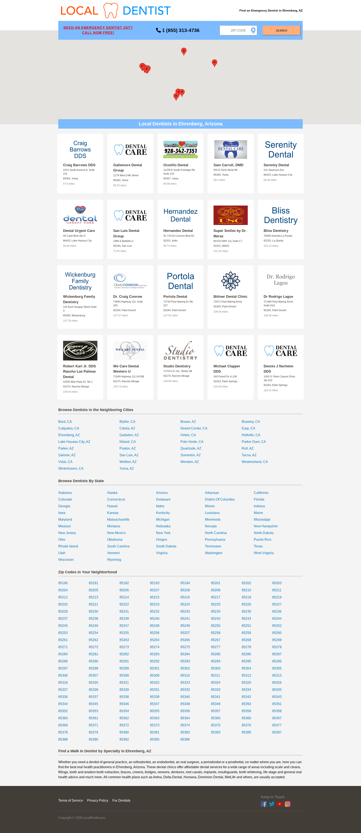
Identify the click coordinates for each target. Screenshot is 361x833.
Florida (259, 499)
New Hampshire (266, 526)
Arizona (162, 492)
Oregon (161, 539)
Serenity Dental (276, 165)
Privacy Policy (97, 800)
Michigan (163, 519)
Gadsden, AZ (129, 435)
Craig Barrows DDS (79, 165)
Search (281, 30)
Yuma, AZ (126, 468)
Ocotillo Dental (175, 165)
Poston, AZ (127, 448)
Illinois (210, 506)
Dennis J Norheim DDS (278, 369)
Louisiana (212, 513)
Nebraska (163, 526)
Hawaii (112, 506)
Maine (258, 513)
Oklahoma (114, 539)
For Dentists (121, 800)
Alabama (65, 492)
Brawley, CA (251, 421)
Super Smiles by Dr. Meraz (230, 233)
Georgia (64, 506)
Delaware (163, 499)
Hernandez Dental (178, 231)
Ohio (61, 539)
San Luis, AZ (129, 455)
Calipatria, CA (68, 428)
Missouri (64, 526)
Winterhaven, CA (71, 468)
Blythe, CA (127, 421)
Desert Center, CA (193, 428)
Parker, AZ (66, 448)
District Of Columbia (220, 499)
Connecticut (116, 499)
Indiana (259, 506)
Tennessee (213, 546)
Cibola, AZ (127, 428)
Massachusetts (118, 519)
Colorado (65, 499)
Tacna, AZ (249, 455)
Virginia (162, 553)
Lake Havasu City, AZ (74, 441)
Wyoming (114, 559)
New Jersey (67, 533)
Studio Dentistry (177, 366)
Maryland (65, 519)
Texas (258, 546)
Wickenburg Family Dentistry (79, 299)
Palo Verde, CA (191, 441)
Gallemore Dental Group (127, 167)
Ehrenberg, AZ (69, 435)
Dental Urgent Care (79, 231)
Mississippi (262, 519)
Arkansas (212, 492)
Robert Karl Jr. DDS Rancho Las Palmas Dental (79, 371)
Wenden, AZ (189, 462)
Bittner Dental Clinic (230, 297)
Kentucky (163, 513)
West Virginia (264, 553)
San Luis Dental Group (126, 233)
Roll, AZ (248, 448)
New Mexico (116, 533)
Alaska (112, 492)
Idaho (160, 506)
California (261, 492)
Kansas (112, 513)
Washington (213, 553)
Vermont (113, 553)
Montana (113, 526)
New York (163, 533)
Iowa (61, 513)
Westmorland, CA (255, 462)
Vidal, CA (65, 462)
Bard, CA (65, 421)
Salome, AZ (67, 455)
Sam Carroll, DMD (228, 165)
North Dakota (263, 533)
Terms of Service (70, 800)
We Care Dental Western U (126, 369)
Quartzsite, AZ (190, 448)
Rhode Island (68, 546)
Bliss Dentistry (276, 231)
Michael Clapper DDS (227, 369)
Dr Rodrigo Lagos (278, 297)
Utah (61, 553)
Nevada (211, 526)
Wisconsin (66, 559)
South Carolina (118, 546)
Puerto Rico (262, 539)
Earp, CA (248, 428)
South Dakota (166, 546)
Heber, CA (188, 435)
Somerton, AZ (190, 455)
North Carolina (216, 533)
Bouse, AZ (188, 421)
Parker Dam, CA (254, 441)
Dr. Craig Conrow (127, 297)
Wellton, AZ (128, 462)
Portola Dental (175, 297)
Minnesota (212, 519)
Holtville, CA (251, 435)
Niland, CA (127, 441)
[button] (182, 93)
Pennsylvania (215, 539)
